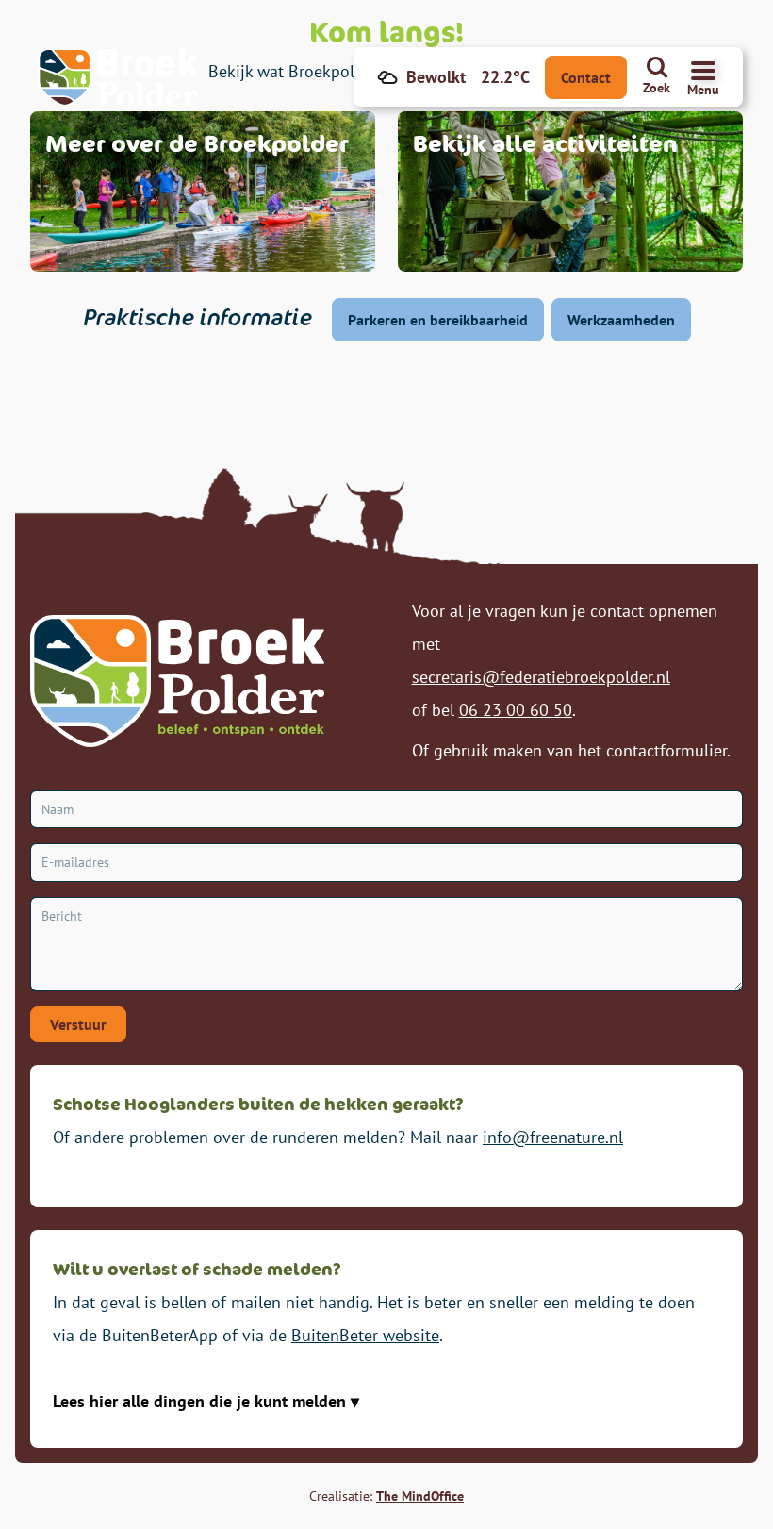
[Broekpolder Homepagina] (118, 77)
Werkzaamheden (621, 319)
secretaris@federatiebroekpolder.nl (541, 677)
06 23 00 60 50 (515, 710)
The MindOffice (420, 1495)
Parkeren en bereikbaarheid (438, 319)
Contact (586, 77)
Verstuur (78, 1024)
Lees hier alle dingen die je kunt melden (202, 1401)
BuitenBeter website (365, 1335)
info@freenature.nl (553, 1137)
